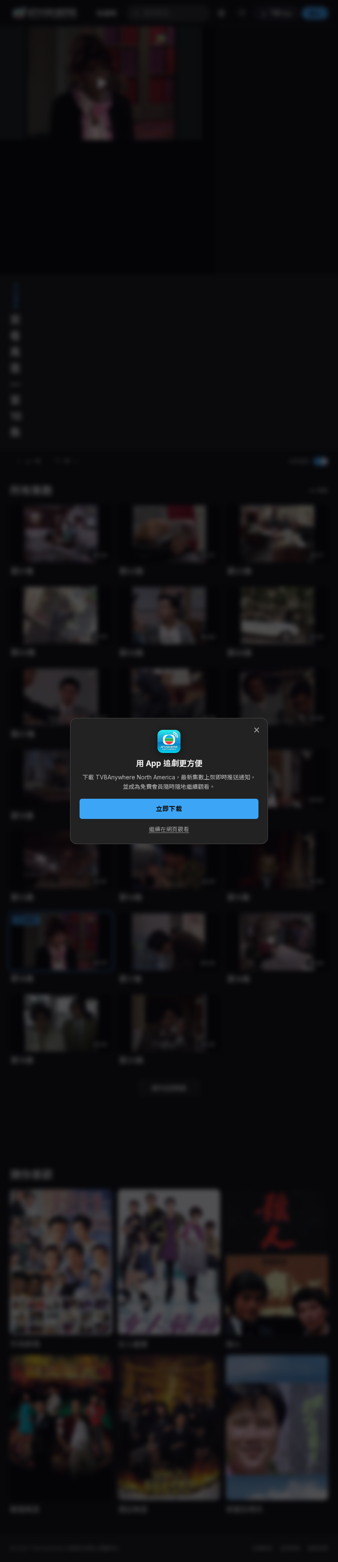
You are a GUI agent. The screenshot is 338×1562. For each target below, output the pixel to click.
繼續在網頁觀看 (169, 829)
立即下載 (169, 809)
